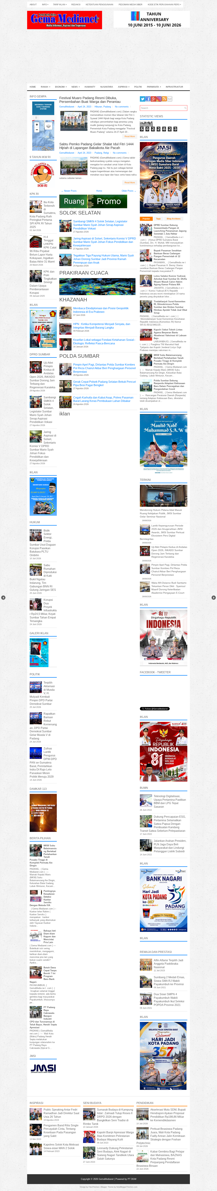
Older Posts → (129, 191)
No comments (122, 106)
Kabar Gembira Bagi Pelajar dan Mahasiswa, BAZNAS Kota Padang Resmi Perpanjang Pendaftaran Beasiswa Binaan (160, 1158)
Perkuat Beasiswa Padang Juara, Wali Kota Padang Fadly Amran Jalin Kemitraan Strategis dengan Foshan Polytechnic (160, 1135)
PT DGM (132, 1179)
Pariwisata (154, 87)
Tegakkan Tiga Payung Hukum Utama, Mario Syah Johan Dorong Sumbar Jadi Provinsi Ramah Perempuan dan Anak (103, 259)
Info (45, 4)
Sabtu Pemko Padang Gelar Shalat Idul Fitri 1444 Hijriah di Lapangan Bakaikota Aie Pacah (96, 146)
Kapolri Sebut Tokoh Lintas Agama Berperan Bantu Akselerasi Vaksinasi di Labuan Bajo (170, 334)
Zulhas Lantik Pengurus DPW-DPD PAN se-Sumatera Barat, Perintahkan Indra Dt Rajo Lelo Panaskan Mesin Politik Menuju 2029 (43, 762)
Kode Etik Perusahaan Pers (164, 4)
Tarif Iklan (60, 4)
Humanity (90, 87)
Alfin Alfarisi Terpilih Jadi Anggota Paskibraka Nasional (168, 964)
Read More (130, 136)
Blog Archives (174, 219)
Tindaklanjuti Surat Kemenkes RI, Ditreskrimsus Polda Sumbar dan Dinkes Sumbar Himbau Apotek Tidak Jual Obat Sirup (170, 307)
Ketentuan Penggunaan (99, 4)
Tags (158, 219)
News (76, 87)
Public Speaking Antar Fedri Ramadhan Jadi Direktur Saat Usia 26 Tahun (61, 1113)
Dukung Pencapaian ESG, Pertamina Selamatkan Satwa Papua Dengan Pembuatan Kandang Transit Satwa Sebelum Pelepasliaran (163, 823)
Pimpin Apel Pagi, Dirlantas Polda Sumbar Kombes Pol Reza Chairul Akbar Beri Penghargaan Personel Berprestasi (104, 368)
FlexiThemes (94, 1187)
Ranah (45, 87)
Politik (138, 87)
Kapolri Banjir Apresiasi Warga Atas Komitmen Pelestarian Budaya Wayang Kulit (115, 1136)
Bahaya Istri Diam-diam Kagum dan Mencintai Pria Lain (50, 936)
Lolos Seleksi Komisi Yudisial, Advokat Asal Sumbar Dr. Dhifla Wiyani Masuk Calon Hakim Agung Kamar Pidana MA (170, 280)
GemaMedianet (106, 1179)
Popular (146, 219)
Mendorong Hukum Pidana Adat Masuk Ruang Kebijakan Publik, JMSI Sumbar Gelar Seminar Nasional (161, 513)
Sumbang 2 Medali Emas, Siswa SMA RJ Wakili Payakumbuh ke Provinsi (169, 981)
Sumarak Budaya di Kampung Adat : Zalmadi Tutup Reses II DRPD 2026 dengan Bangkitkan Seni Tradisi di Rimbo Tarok (108, 1116)
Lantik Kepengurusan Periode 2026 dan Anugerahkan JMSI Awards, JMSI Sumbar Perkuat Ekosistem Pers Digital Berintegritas (162, 532)
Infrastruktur (174, 87)
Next (214, 598)
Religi (106, 153)
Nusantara (106, 87)
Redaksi (75, 4)
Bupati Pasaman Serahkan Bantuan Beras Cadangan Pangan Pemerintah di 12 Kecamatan (167, 254)
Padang (107, 106)
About (33, 4)
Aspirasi (124, 87)
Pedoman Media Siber (130, 4)
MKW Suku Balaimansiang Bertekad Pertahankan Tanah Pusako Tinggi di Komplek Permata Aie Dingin (169, 359)
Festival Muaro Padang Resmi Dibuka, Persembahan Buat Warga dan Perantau (90, 100)
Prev (3, 598)
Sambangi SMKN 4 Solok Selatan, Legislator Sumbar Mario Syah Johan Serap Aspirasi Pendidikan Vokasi (100, 225)
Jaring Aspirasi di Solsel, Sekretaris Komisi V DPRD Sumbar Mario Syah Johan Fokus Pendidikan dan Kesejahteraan (104, 242)
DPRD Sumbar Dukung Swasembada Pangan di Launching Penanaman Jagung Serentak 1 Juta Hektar (170, 229)
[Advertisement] (108, 58)
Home (33, 87)
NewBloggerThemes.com (126, 1187)
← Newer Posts (69, 191)
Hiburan (98, 106)
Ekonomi (61, 87)
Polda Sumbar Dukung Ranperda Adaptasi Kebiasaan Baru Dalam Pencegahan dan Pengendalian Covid (169, 384)
